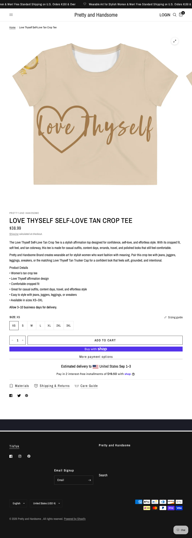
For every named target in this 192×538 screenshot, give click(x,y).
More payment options (96, 357)
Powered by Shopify (75, 519)
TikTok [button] (14, 446)
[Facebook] (13, 456)
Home (12, 27)
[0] (180, 14)
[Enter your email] (89, 480)
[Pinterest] (31, 456)
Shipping (14, 234)
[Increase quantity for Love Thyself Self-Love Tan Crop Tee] (23, 340)
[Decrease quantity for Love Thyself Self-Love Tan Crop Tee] (12, 340)
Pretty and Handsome (96, 15)
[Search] (175, 14)
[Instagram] (22, 456)
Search (103, 475)
